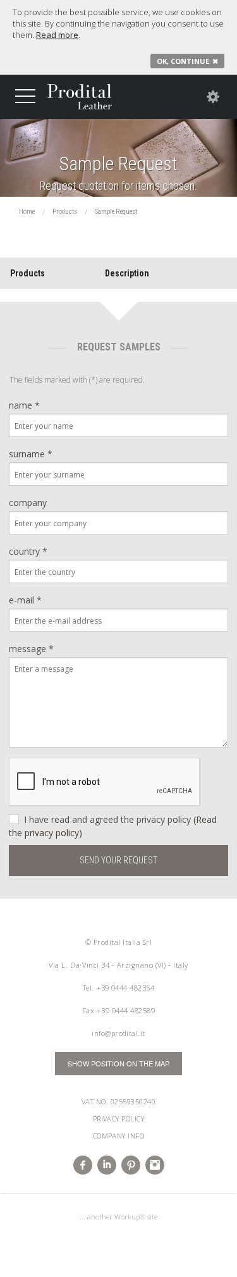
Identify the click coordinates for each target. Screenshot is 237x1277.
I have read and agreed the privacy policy (113, 826)
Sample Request (118, 164)
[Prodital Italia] (79, 96)
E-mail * (25, 600)
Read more (57, 34)
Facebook (82, 1165)
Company (28, 503)
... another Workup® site (118, 1216)
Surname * (30, 454)
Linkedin (106, 1165)
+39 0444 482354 (125, 987)
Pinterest (130, 1165)
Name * (24, 405)
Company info (119, 1135)
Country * (28, 551)
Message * (31, 649)
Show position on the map (118, 1063)
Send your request (118, 860)
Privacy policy (119, 1118)
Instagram (154, 1165)
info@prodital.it (118, 1033)
